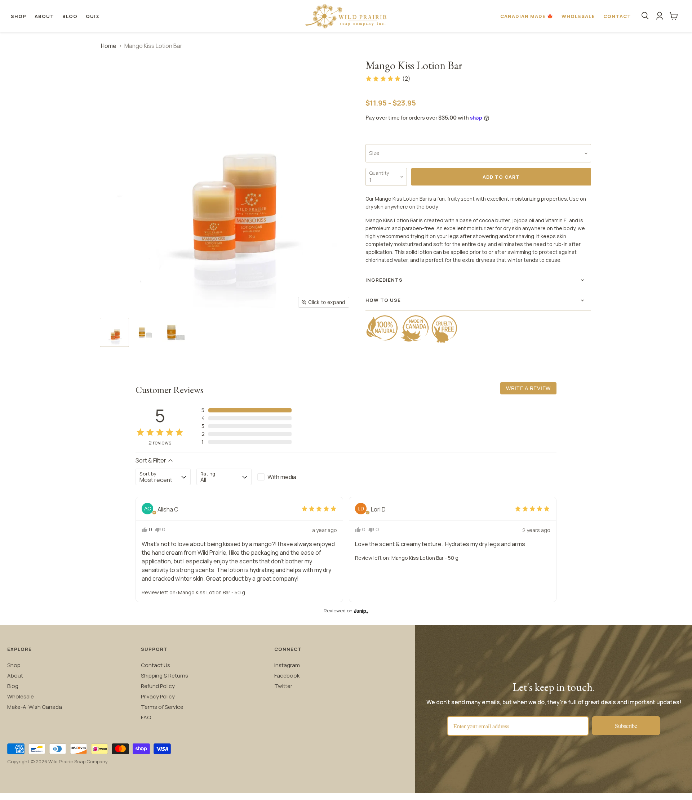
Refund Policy (158, 686)
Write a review (528, 388)
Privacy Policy (158, 696)
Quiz (92, 16)
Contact (617, 16)
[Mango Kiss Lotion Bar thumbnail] (114, 332)
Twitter (283, 686)
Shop (18, 16)
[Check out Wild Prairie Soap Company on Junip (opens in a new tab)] (360, 611)
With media (281, 477)
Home (108, 46)
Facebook (287, 675)
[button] (388, 78)
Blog (69, 16)
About (44, 16)
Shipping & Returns (164, 675)
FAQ (146, 717)
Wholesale (578, 16)
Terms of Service (162, 707)
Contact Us (155, 665)
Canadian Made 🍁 (526, 16)
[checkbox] (284, 477)
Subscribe (626, 725)
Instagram (287, 665)
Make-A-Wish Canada (34, 707)
